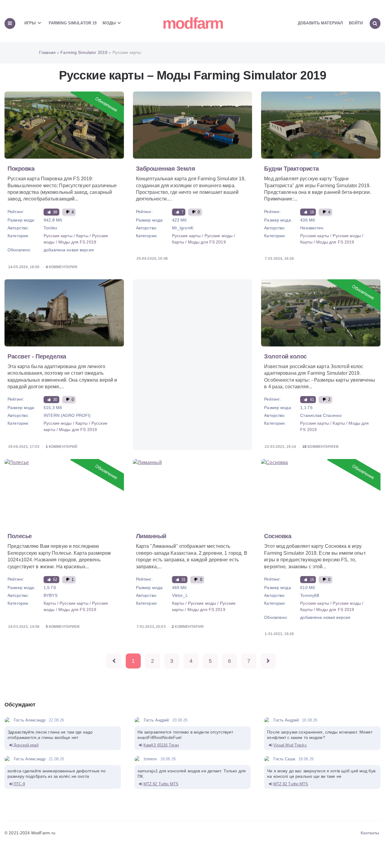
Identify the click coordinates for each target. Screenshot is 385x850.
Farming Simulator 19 (73, 23)
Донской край (26, 745)
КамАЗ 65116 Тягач (161, 745)
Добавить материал (320, 23)
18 (304, 447)
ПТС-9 (19, 784)
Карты (82, 235)
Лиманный (151, 536)
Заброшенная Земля (165, 168)
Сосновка (277, 536)
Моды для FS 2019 (77, 242)
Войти (356, 23)
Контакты (370, 832)
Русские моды (219, 235)
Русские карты (59, 235)
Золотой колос (285, 356)
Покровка (21, 168)
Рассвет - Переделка (37, 356)
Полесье (20, 536)
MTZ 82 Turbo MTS (160, 784)
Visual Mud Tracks (290, 745)
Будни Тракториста (291, 168)
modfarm (192, 23)
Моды (110, 23)
